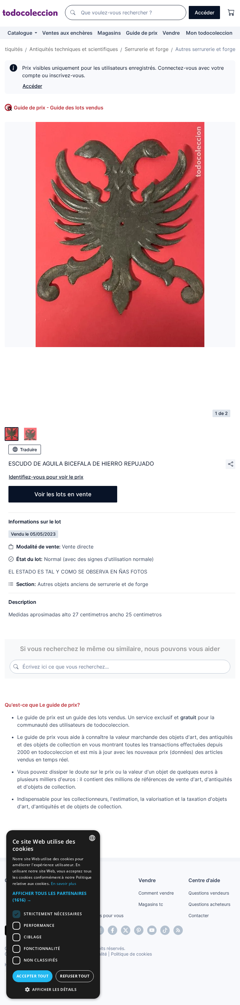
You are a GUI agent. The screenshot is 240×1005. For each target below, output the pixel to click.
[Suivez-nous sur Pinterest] (138, 930)
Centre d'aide (204, 880)
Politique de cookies (131, 954)
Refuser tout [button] (74, 976)
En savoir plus (63, 883)
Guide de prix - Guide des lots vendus (58, 107)
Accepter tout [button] (32, 976)
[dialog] (53, 914)
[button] (53, 896)
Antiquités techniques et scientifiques (73, 49)
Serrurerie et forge (146, 49)
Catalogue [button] (20, 33)
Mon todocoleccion (209, 33)
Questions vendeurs (208, 893)
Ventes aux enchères (67, 33)
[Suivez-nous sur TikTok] (165, 930)
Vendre (171, 33)
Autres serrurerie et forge (205, 49)
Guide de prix (142, 33)
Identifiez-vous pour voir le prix (46, 477)
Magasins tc (150, 904)
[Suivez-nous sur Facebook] (112, 930)
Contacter (198, 915)
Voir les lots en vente (63, 494)
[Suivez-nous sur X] (125, 930)
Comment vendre (156, 893)
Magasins (109, 33)
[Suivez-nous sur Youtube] (152, 930)
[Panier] (231, 12)
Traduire (28, 449)
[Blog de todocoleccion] (178, 930)
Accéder (32, 86)
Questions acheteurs (209, 904)
